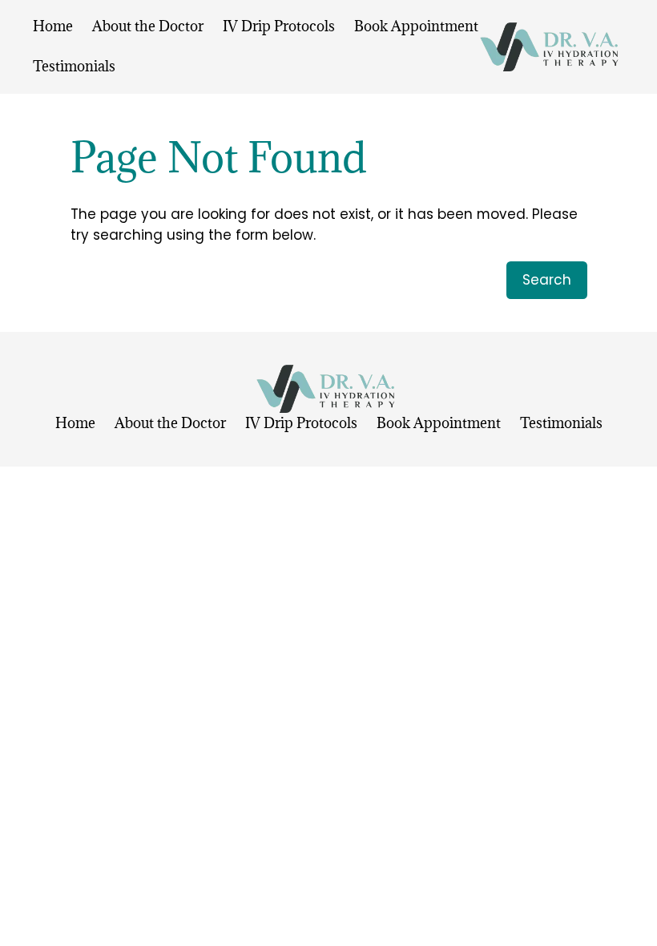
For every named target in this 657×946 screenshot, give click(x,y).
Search (546, 279)
